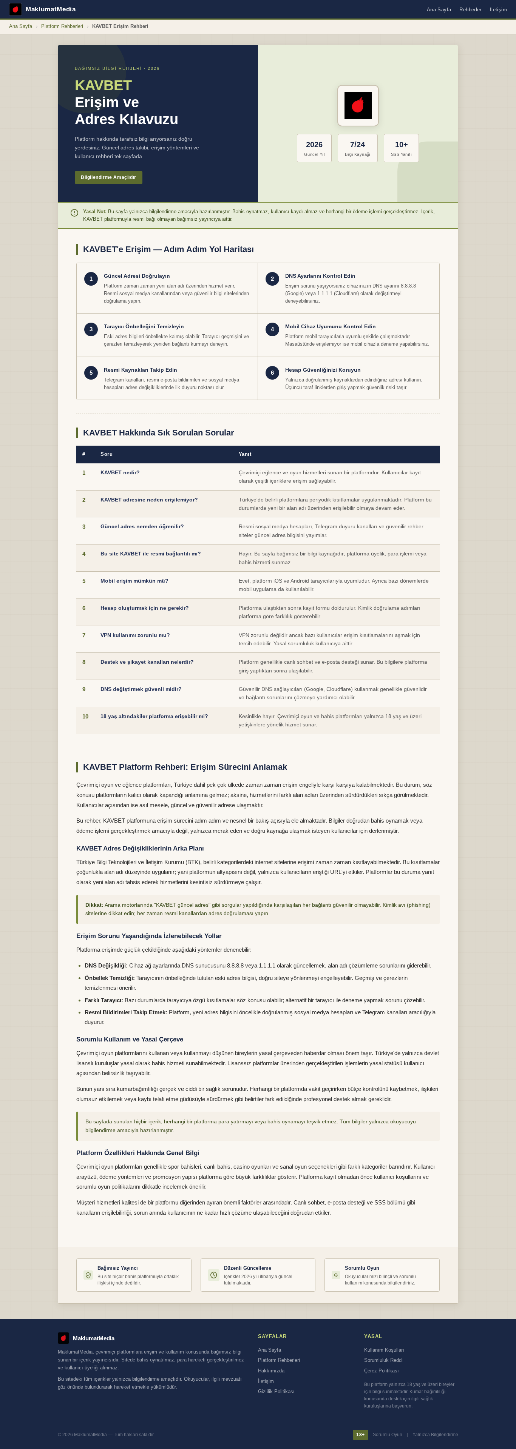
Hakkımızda (271, 1371)
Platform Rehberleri (62, 26)
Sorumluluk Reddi (383, 1360)
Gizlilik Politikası (276, 1391)
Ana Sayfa (439, 9)
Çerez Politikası (381, 1371)
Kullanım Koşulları (384, 1350)
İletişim (498, 9)
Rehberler (470, 9)
